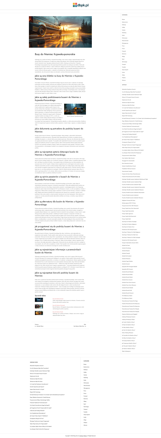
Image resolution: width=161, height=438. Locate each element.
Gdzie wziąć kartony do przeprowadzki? (131, 147)
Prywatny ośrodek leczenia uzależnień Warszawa (132, 197)
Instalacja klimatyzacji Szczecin (128, 317)
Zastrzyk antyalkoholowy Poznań (129, 166)
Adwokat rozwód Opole (127, 277)
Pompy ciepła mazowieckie (128, 211)
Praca (123, 46)
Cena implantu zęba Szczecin (128, 158)
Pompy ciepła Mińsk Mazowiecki (129, 216)
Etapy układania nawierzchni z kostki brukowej (132, 121)
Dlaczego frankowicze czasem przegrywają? (131, 145)
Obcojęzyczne (125, 43)
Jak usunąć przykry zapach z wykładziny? (131, 139)
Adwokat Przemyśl (126, 253)
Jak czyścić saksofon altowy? (128, 322)
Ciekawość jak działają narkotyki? (129, 134)
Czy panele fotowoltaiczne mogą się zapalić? (132, 129)
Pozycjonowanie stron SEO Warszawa (130, 205)
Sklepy (123, 56)
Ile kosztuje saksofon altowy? (128, 340)
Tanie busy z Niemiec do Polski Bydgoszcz (131, 232)
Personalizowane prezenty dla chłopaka (130, 309)
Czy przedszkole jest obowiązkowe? (130, 137)
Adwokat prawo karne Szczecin (128, 282)
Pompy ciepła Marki (126, 219)
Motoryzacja (124, 38)
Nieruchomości (125, 40)
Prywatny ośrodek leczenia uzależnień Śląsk (131, 184)
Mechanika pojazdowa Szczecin (129, 89)
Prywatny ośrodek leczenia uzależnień (130, 195)
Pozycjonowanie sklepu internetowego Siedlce (132, 123)
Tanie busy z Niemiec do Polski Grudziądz (131, 237)
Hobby (123, 27)
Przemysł (124, 51)
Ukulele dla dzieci (126, 245)
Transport (124, 64)
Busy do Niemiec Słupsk (58, 312)
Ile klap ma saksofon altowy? (128, 324)
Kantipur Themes (83, 436)
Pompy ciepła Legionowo (127, 213)
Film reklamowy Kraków (127, 295)
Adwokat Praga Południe (127, 261)
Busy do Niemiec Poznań (58, 298)
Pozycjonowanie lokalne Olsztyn (129, 155)
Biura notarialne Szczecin (127, 163)
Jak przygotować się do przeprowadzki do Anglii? (133, 131)
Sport (123, 59)
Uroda (123, 72)
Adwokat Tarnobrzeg (126, 248)
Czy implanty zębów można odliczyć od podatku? (133, 150)
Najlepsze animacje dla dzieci (128, 200)
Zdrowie (124, 80)
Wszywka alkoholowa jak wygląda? (129, 314)
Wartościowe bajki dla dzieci (128, 102)
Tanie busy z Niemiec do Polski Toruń (130, 235)
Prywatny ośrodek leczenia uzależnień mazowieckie (133, 192)
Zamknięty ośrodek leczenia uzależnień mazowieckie (133, 187)
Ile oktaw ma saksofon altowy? (129, 338)
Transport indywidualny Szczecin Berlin (130, 242)
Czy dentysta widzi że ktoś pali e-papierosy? (131, 153)
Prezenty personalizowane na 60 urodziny (131, 176)
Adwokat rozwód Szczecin (128, 293)
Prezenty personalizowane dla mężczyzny (131, 303)
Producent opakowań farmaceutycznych (130, 126)
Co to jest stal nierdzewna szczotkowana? (131, 108)
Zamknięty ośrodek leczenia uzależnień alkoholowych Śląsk (135, 179)
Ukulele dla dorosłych (126, 256)
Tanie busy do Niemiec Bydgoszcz (129, 224)
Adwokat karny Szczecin (127, 280)
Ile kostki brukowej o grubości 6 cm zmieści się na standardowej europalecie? (139, 118)
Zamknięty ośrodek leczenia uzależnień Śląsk (131, 182)
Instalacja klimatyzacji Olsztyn (128, 319)
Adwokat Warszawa (126, 258)
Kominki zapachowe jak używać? (129, 110)
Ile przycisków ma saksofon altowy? (130, 335)
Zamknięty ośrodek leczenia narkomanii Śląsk (132, 94)
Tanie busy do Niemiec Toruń (128, 227)
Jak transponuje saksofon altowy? (129, 343)
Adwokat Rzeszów (126, 250)
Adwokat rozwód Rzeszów (127, 272)
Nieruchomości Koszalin (127, 171)
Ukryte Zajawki (125, 69)
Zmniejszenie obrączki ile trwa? (129, 142)
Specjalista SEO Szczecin (127, 269)
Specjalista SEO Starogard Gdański (129, 266)
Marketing (124, 32)
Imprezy (123, 30)
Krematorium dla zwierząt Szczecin (129, 229)
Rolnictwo (124, 54)
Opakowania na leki (126, 100)
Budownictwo (125, 22)
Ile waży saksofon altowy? (128, 327)
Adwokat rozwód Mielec (127, 274)
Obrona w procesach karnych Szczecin (130, 97)
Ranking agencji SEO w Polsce (129, 203)
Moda (123, 35)
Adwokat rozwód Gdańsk (127, 287)
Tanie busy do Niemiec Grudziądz (129, 221)
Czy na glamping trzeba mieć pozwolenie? (131, 92)
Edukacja (124, 24)
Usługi (123, 75)
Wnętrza (124, 77)
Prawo (123, 48)
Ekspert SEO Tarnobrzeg (127, 115)
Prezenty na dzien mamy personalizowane (131, 174)
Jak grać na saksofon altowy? (128, 330)
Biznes (123, 19)
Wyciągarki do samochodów (128, 160)
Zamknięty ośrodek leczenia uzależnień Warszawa (133, 190)
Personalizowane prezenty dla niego (130, 301)
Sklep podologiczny (126, 351)
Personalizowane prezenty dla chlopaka (130, 311)
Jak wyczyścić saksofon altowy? (129, 346)
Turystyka (124, 67)
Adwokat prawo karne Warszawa (129, 285)
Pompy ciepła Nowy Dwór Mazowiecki (130, 208)
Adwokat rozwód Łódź (127, 290)
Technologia (124, 61)
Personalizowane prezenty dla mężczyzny (131, 306)
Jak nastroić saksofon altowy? (128, 348)
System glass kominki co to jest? (129, 113)
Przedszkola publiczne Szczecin (128, 168)
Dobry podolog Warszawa (127, 332)
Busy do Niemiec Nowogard (59, 305)
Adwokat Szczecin (126, 264)
